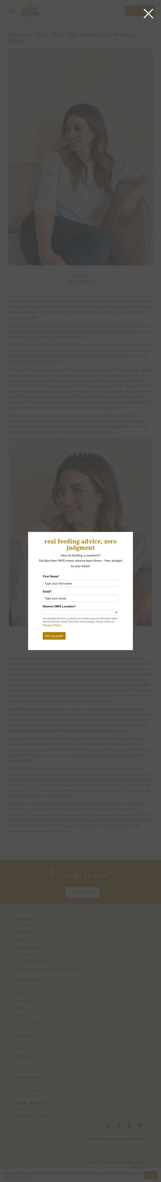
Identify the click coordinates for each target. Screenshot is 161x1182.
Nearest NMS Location (59, 606)
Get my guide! (54, 636)
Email (47, 591)
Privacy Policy (52, 625)
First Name (51, 576)
